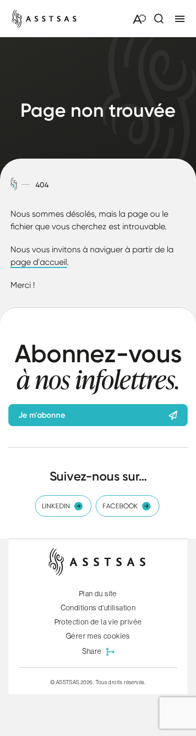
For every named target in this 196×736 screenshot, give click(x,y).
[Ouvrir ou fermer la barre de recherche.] (158, 19)
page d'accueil (38, 262)
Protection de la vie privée (98, 622)
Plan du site (98, 593)
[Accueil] (13, 184)
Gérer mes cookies (98, 636)
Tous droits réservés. (121, 682)
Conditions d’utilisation (98, 608)
